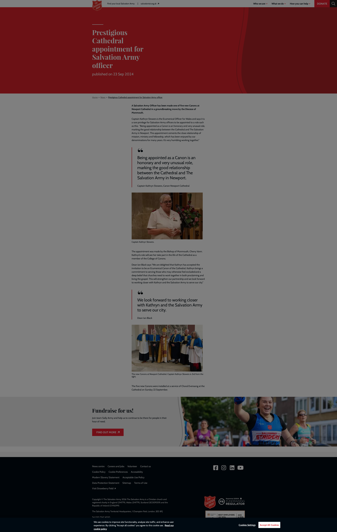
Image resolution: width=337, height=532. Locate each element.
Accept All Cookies (269, 525)
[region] (168, 525)
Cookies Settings (247, 525)
